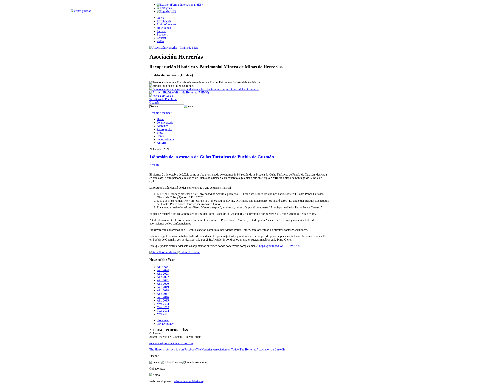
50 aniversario (165, 122)
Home (160, 119)
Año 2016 (163, 297)
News (160, 17)
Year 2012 (163, 310)
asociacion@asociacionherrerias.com (171, 343)
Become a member (160, 112)
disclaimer (163, 320)
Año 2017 (163, 293)
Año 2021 (163, 280)
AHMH (161, 142)
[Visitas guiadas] (81, 11)
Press (160, 132)
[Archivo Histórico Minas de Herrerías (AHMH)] (179, 92)
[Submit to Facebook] (162, 252)
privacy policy (165, 323)
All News (162, 266)
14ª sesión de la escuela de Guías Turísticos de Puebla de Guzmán (211, 156)
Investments (164, 21)
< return (154, 164)
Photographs (164, 129)
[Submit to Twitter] (188, 252)
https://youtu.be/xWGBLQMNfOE (280, 245)
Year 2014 (163, 303)
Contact (161, 37)
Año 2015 (163, 300)
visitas (160, 41)
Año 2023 (163, 273)
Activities (162, 125)
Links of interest (166, 24)
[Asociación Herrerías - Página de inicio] (173, 47)
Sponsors (162, 34)
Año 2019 (163, 287)
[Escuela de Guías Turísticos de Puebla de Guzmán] (164, 102)
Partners (161, 31)
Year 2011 (163, 314)
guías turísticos (165, 139)
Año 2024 (163, 270)
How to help (164, 27)
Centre (161, 136)
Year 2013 (163, 307)
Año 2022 (163, 277)
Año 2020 (163, 283)
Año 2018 (163, 290)
